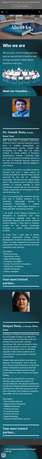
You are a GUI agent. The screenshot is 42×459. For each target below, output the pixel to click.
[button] (2, 12)
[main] (21, 27)
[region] (21, 4)
